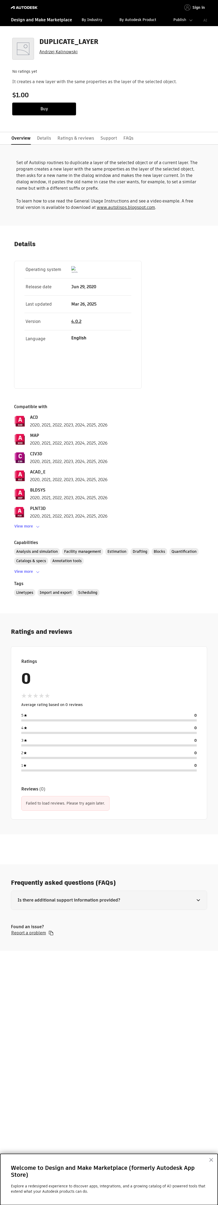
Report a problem (28, 933)
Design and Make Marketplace (41, 20)
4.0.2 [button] (76, 321)
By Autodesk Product (137, 19)
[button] (109, 900)
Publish (179, 19)
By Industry (92, 19)
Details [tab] (44, 138)
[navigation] (109, 20)
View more (23, 526)
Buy (44, 109)
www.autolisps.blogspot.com (126, 207)
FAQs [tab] (128, 138)
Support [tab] (108, 138)
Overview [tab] (21, 138)
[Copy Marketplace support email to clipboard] (51, 933)
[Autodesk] (25, 7)
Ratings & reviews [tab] (75, 138)
